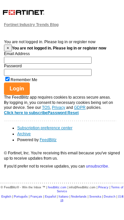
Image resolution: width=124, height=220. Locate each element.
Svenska (95, 196)
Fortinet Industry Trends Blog (31, 24)
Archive (24, 134)
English (6, 196)
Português (21, 196)
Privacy (58, 107)
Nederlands (79, 196)
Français (36, 196)
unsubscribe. (97, 166)
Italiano (63, 196)
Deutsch (109, 196)
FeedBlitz (48, 140)
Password (13, 66)
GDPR (80, 107)
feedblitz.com (57, 187)
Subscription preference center (44, 128)
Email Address (17, 53)
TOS (46, 107)
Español (50, 196)
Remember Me (24, 80)
